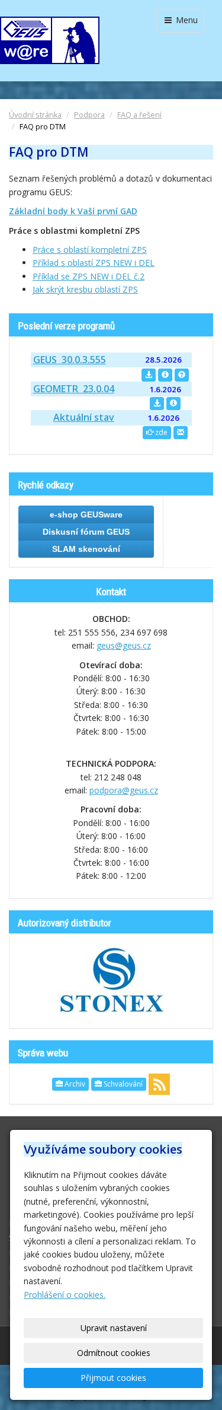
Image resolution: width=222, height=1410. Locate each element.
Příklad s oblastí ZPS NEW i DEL (94, 262)
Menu (185, 20)
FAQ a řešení (139, 115)
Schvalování (122, 1084)
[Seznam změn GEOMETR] (173, 403)
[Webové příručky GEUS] (182, 375)
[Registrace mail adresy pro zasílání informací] (180, 432)
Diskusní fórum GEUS (86, 531)
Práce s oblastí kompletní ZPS (90, 249)
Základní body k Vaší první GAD (73, 211)
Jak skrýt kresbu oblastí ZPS (85, 289)
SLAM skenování (86, 549)
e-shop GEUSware (86, 514)
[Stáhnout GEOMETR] (157, 403)
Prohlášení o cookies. (64, 1294)
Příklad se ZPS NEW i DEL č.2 (88, 276)
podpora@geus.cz (123, 790)
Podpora (89, 115)
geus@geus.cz (123, 645)
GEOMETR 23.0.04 (73, 388)
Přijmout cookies (113, 1377)
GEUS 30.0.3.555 (69, 359)
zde (160, 432)
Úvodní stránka (35, 115)
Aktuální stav (83, 417)
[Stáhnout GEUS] (148, 375)
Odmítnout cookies (113, 1352)
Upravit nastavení (114, 1327)
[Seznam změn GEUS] (165, 375)
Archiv (74, 1084)
